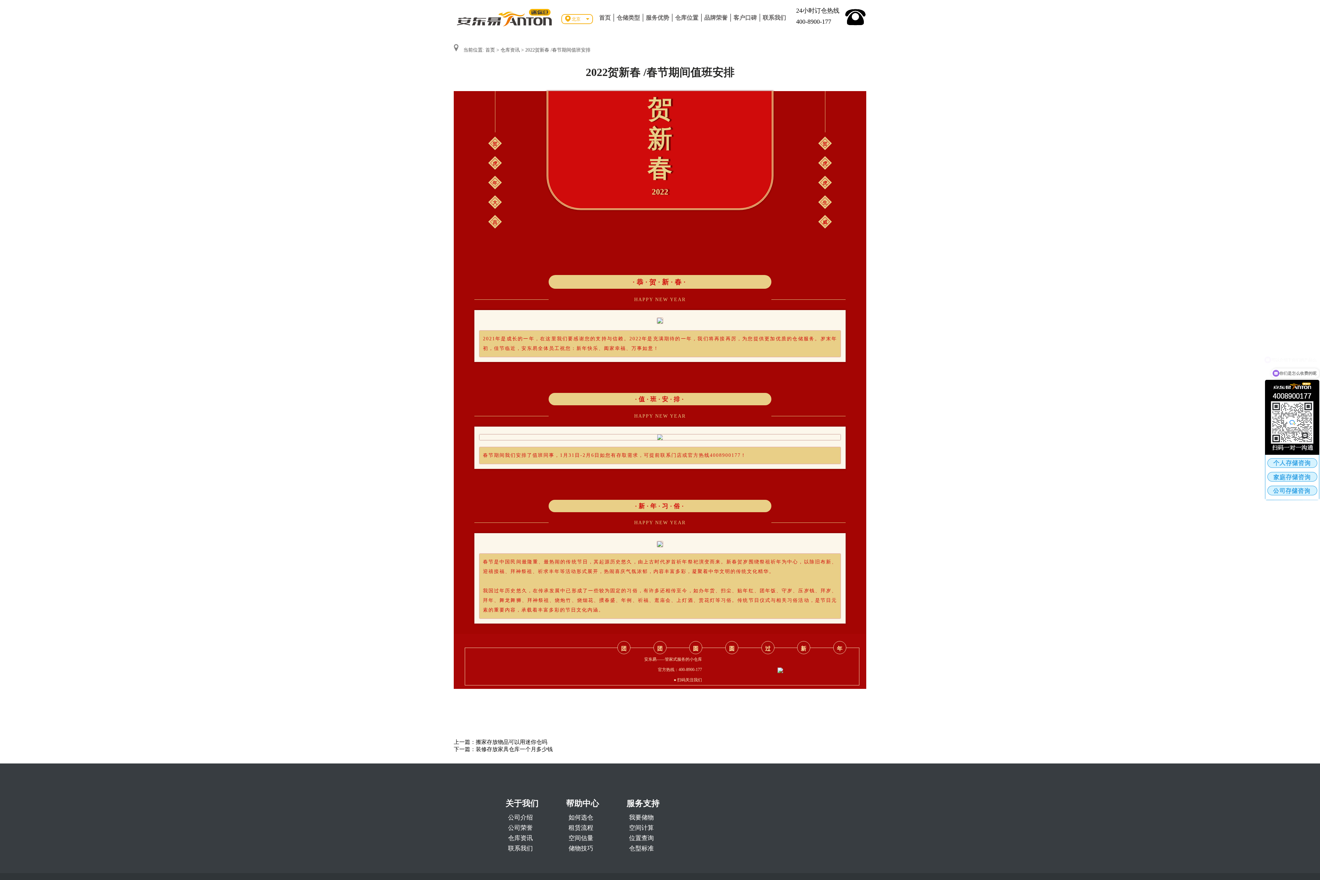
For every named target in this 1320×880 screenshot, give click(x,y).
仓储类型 (628, 17)
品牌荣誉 (716, 17)
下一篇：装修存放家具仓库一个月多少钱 (503, 749)
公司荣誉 (520, 827)
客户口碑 (745, 17)
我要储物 (641, 817)
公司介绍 (520, 817)
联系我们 (774, 17)
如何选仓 (581, 817)
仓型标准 (641, 848)
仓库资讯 (510, 50)
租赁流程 (581, 827)
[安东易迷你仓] (505, 17)
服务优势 (657, 17)
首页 (605, 17)
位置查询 (641, 838)
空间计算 (641, 827)
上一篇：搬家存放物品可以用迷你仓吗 (500, 742)
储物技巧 (581, 848)
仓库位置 (686, 17)
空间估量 (581, 838)
